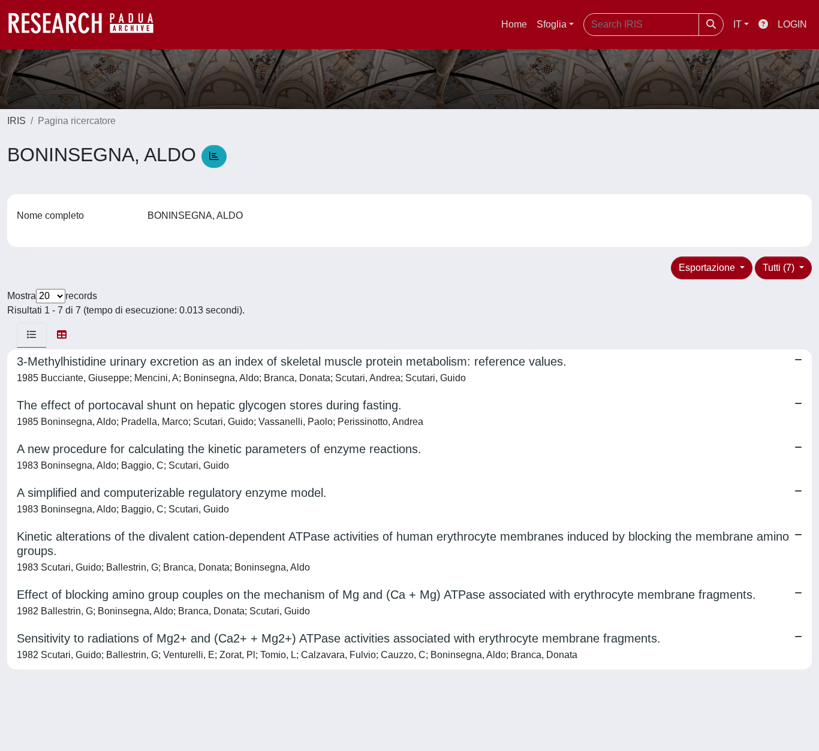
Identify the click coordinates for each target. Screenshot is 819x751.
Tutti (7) (780, 268)
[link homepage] (87, 24)
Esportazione (708, 268)
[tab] (32, 335)
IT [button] (737, 24)
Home (514, 24)
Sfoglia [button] (552, 24)
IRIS (16, 121)
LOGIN (792, 24)
